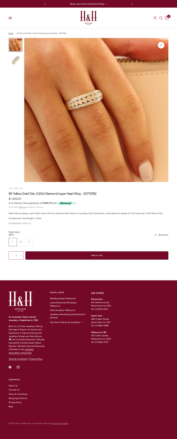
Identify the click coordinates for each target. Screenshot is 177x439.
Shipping (22, 207)
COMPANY (14, 380)
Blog (11, 406)
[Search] (161, 18)
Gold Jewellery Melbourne (62, 310)
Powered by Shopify (60, 423)
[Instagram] (20, 367)
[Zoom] (161, 45)
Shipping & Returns (18, 398)
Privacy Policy (35, 359)
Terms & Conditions (18, 359)
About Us (13, 385)
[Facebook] (12, 367)
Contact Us (14, 390)
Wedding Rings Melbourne (63, 298)
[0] (166, 18)
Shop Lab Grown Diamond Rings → (88, 4)
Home (11, 33)
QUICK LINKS (57, 292)
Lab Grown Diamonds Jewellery (65, 322)
